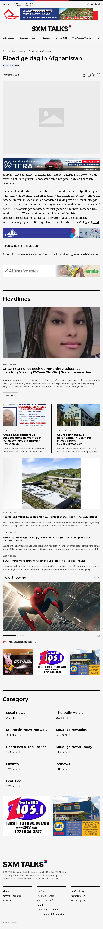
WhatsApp (76, 900)
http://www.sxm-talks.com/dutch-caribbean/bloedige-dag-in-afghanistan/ (55, 254)
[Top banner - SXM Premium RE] (51, 14)
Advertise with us (12, 895)
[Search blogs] (88, 4)
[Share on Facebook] (89, 75)
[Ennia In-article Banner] (51, 271)
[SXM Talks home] (51, 28)
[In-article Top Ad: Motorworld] (51, 164)
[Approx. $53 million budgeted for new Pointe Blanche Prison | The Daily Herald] (51, 483)
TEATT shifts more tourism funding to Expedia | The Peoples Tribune (44, 560)
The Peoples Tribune (82, 37)
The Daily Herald (45, 895)
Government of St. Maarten (51, 914)
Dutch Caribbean (18, 51)
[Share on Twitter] (93, 75)
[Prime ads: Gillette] (51, 662)
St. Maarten (9, 900)
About (6, 891)
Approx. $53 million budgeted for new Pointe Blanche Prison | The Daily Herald (50, 517)
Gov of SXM (61, 37)
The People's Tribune (47, 909)
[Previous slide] (94, 577)
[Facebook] (92, 4)
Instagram (76, 895)
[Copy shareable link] (84, 75)
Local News (42, 891)
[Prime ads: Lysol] (18, 662)
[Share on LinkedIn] (98, 75)
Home (5, 51)
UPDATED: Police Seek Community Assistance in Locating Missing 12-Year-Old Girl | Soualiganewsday (47, 370)
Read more (11, 395)
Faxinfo (46, 37)
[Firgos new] (85, 662)
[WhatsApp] (99, 4)
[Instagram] (96, 4)
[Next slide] (98, 577)
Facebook (75, 891)
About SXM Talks (17, 4)
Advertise (6, 4)
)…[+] (95, 222)
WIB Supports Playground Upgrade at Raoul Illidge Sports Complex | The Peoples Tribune (46, 539)
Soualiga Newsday (29, 37)
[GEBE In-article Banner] (51, 233)
